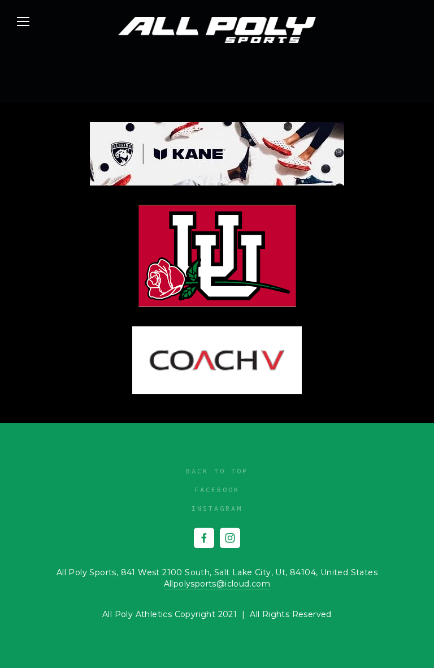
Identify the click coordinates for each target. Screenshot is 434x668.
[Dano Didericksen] (204, 538)
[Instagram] (230, 538)
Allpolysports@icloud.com (217, 584)
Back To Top (217, 471)
